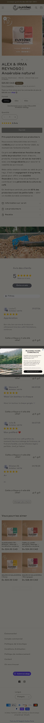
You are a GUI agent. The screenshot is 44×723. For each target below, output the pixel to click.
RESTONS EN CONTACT (33, 371)
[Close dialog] (42, 349)
